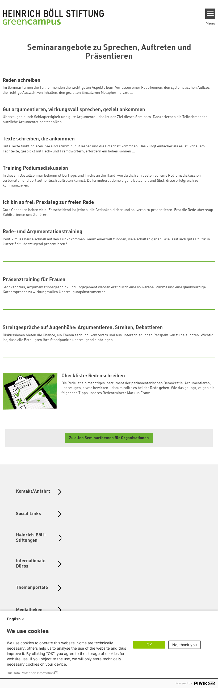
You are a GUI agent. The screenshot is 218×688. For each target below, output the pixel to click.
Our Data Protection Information (30, 673)
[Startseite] (53, 16)
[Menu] (210, 14)
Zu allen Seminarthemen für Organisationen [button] (109, 438)
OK (149, 644)
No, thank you (184, 644)
